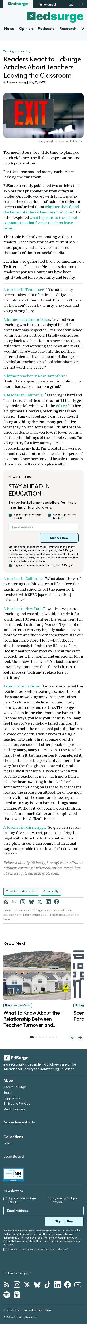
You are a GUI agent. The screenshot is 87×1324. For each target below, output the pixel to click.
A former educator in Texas (26, 319)
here (18, 914)
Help (48, 1310)
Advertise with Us (19, 1122)
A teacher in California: (23, 394)
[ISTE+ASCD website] (47, 4)
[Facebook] (56, 901)
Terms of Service (32, 1310)
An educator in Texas (21, 686)
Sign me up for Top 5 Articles (64, 516)
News (9, 28)
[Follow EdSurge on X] (27, 1284)
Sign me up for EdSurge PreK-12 (27, 516)
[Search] (82, 4)
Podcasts (46, 28)
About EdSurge (14, 1087)
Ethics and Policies (16, 1103)
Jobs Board (13, 1156)
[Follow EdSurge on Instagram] (17, 1284)
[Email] (14, 901)
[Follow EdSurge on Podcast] (17, 1294)
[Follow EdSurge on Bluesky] (37, 1284)
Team (7, 1092)
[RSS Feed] (5, 901)
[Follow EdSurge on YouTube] (77, 1284)
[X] (39, 901)
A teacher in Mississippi (24, 827)
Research (68, 28)
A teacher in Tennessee (23, 289)
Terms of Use (55, 1237)
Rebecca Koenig (16, 82)
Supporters (11, 1098)
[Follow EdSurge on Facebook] (67, 1284)
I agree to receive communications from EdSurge (43, 565)
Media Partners (14, 1109)
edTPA (61, 405)
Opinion (26, 28)
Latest (8, 1143)
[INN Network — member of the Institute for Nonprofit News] (13, 1174)
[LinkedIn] (48, 901)
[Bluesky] (31, 901)
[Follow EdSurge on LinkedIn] (57, 1284)
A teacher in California (23, 578)
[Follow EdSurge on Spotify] (6, 1294)
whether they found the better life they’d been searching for (41, 209)
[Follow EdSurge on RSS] (6, 1284)
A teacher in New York (22, 608)
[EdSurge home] (18, 4)
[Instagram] (22, 901)
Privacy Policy (26, 557)
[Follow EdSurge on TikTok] (47, 1284)
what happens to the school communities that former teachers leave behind (40, 222)
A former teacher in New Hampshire (34, 375)
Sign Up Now (59, 538)
